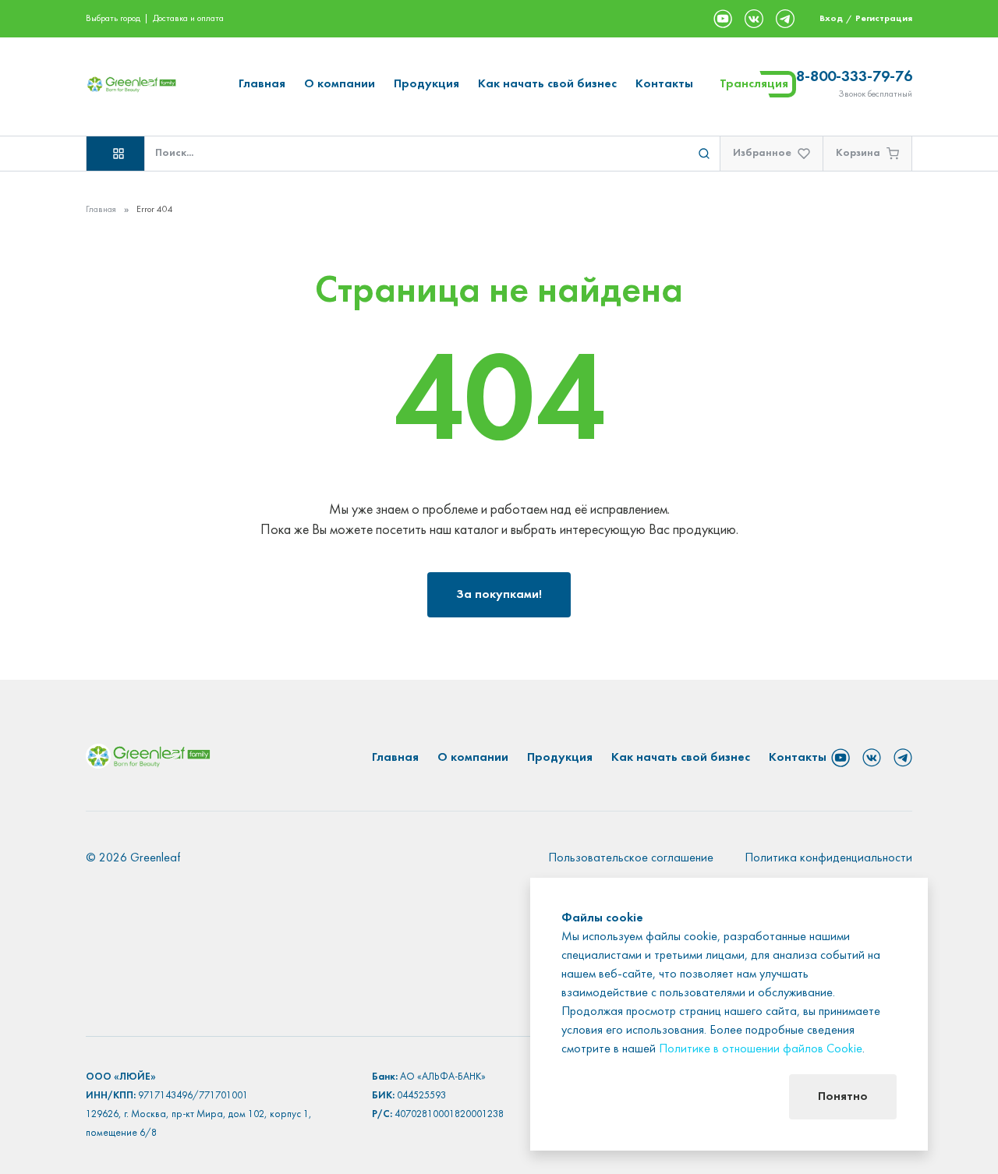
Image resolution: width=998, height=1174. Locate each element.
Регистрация (883, 18)
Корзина (858, 153)
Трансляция (754, 84)
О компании (339, 84)
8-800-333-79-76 (854, 77)
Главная (262, 84)
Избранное (762, 153)
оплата (210, 18)
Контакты (664, 84)
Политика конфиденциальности (828, 858)
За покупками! (499, 595)
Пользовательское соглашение (630, 858)
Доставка (170, 18)
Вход (831, 18)
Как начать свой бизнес (547, 84)
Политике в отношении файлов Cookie (760, 1049)
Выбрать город (113, 18)
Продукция (426, 84)
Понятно (843, 1097)
